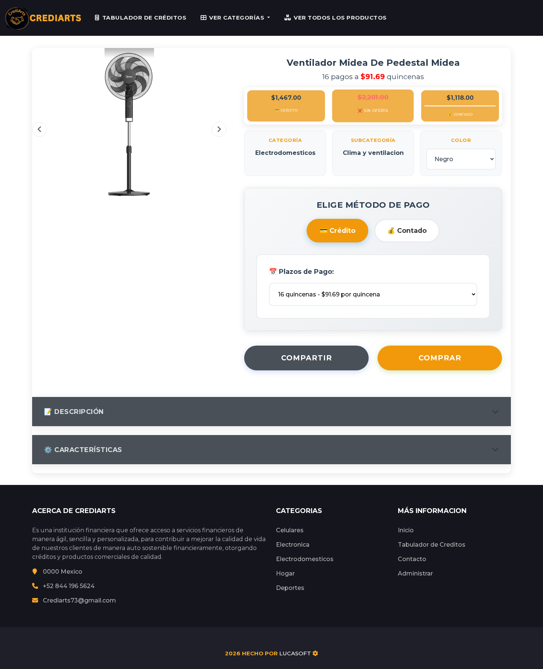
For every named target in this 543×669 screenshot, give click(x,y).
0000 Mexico (62, 571)
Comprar (440, 357)
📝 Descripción (74, 411)
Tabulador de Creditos (431, 544)
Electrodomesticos (305, 559)
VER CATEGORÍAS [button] (237, 17)
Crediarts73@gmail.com (79, 600)
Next (219, 129)
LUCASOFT (295, 653)
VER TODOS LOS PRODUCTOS (340, 17)
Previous (39, 129)
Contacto (412, 559)
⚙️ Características (83, 450)
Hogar (285, 573)
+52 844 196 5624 (69, 586)
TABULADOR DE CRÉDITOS (144, 17)
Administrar (415, 573)
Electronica (293, 544)
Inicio (406, 530)
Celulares (290, 530)
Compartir (306, 357)
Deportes (290, 587)
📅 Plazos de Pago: (301, 271)
